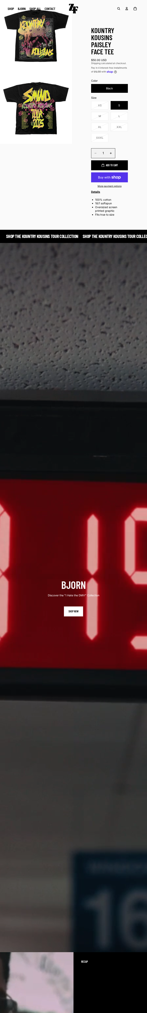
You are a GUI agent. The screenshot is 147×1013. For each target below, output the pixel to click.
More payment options (110, 186)
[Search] (118, 8)
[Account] (126, 8)
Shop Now (73, 611)
